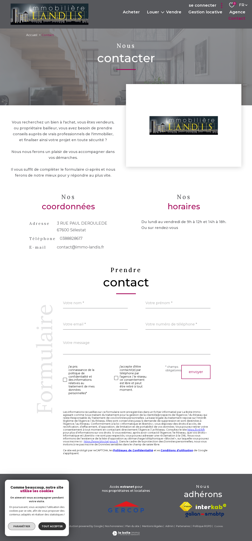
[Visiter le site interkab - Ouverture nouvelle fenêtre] (211, 506)
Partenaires (183, 526)
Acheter (131, 12)
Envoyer (196, 372)
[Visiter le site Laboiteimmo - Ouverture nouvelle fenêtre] (126, 534)
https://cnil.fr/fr (196, 429)
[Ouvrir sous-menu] (163, 12)
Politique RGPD (202, 526)
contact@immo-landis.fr (80, 247)
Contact (236, 18)
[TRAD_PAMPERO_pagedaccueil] (49, 23)
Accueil (31, 35)
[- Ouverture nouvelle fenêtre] (126, 505)
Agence (237, 12)
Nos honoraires (114, 526)
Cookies (218, 526)
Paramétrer (21, 526)
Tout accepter (52, 526)
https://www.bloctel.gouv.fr (101, 441)
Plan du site (132, 526)
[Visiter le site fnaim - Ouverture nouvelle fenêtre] (186, 506)
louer (153, 12)
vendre (173, 12)
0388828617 (71, 238)
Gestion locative (205, 12)
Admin (169, 526)
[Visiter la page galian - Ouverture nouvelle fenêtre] (204, 514)
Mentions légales (152, 526)
